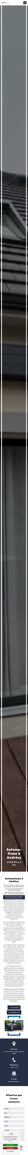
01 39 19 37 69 (14, 1067)
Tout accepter (10, 1145)
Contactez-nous (15, 1012)
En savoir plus (15, 1007)
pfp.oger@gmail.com (14, 1081)
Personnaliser (10, 1151)
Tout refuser (10, 1148)
